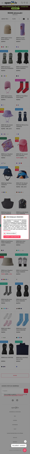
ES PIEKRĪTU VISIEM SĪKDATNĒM (12, 236)
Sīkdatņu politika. (7, 230)
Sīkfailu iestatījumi (11, 233)
